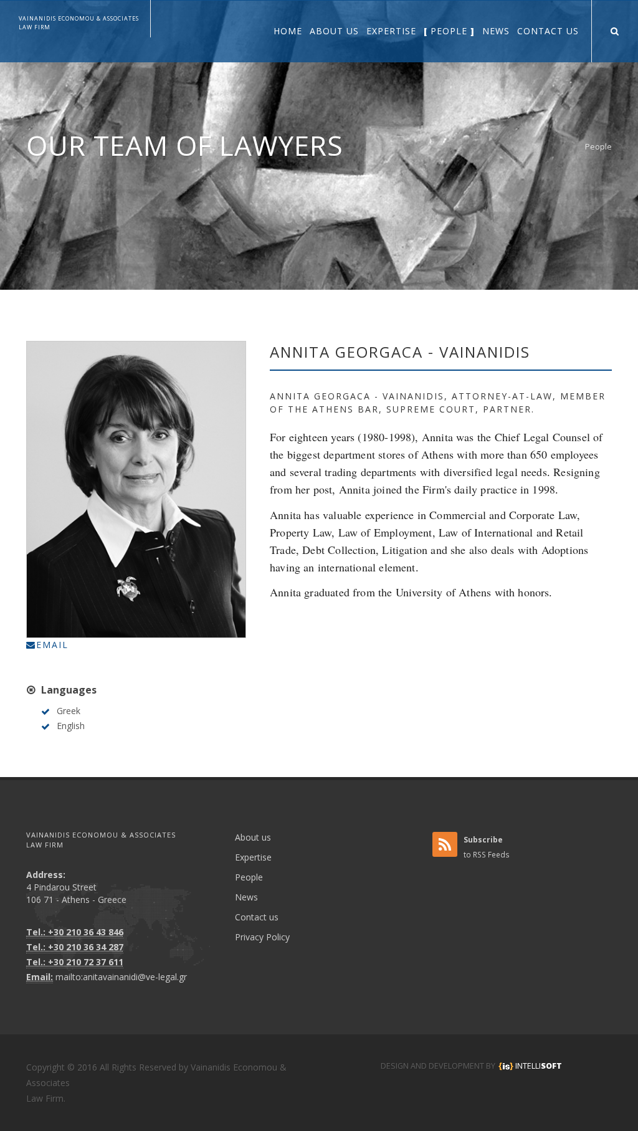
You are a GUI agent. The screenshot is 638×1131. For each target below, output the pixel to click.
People (598, 146)
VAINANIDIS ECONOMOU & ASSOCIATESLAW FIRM (79, 22)
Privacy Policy (262, 937)
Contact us (257, 917)
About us (253, 837)
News (246, 897)
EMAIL (52, 645)
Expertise (253, 857)
